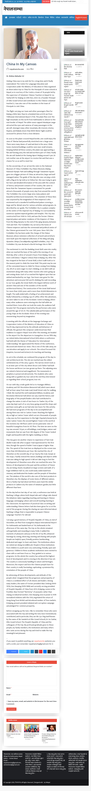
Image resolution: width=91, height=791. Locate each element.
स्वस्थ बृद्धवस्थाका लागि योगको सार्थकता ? (79, 146)
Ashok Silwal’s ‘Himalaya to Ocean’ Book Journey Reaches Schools (31, 735)
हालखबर (12, 17)
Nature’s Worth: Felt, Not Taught (13, 735)
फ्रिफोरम (41, 17)
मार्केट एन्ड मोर (32, 17)
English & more (81, 17)
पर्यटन (25, 17)
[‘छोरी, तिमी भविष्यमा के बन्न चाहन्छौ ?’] (69, 114)
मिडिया (52, 17)
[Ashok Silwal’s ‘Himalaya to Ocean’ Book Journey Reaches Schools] (31, 728)
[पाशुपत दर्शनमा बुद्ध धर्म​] (69, 173)
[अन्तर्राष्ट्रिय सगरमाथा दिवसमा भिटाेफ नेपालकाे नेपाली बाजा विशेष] (69, 205)
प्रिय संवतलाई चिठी (79, 65)
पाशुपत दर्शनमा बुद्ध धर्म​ (79, 172)
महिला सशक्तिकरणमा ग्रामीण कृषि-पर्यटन (79, 180)
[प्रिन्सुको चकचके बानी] (69, 105)
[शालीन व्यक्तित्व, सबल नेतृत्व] (69, 75)
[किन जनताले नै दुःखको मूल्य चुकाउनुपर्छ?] (69, 193)
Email (8, 694)
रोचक (47, 17)
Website (35, 694)
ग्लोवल (58, 17)
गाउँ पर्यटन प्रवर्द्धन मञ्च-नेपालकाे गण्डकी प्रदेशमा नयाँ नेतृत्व (66, 1)
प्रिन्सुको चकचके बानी (79, 104)
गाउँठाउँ (18, 17)
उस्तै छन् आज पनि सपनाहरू (79, 213)
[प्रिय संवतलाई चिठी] (69, 67)
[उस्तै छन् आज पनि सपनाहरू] (69, 215)
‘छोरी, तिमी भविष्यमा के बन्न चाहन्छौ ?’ (79, 112)
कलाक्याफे (64, 17)
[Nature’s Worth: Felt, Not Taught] (14, 728)
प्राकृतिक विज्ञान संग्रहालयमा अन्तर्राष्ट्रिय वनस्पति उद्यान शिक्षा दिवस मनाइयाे (79, 159)
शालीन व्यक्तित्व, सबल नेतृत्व (78, 73)
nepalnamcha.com (17, 69)
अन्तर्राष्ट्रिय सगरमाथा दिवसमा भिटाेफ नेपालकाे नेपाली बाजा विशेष (79, 202)
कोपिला (71, 17)
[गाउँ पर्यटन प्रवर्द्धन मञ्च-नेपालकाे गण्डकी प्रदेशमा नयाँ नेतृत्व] (69, 95)
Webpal (48, 782)
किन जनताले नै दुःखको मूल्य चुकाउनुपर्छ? (78, 192)
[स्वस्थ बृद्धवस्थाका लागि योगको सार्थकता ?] (69, 149)
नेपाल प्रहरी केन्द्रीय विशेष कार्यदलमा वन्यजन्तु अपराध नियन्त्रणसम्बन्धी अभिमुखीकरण (79, 123)
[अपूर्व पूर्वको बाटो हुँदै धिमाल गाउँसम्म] (69, 139)
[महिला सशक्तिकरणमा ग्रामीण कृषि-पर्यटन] (69, 183)
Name (9, 688)
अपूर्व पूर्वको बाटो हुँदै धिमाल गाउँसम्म (79, 136)
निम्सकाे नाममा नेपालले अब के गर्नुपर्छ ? (78, 82)
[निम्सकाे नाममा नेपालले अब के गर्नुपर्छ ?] (69, 84)
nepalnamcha (39, 641)
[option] (74, 46)
